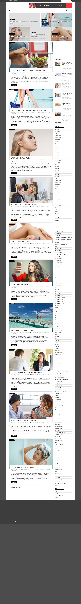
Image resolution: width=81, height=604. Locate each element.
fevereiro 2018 (57, 199)
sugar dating (57, 459)
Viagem (56, 471)
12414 (56, 227)
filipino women (57, 344)
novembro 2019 (58, 160)
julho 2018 (57, 190)
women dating (57, 477)
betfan (56, 268)
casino (56, 287)
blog (55, 279)
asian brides (57, 242)
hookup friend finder (58, 360)
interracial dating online (59, 385)
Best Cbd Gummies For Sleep (60, 254)
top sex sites (57, 461)
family (56, 342)
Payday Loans (57, 430)
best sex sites (57, 266)
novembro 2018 (58, 182)
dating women (57, 328)
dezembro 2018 (58, 180)
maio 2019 (57, 170)
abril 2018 (56, 196)
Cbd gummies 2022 (58, 293)
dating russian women (59, 324)
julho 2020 (57, 145)
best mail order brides (59, 264)
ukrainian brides (58, 465)
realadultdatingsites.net (59, 446)
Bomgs (56, 281)
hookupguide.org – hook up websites (62, 371)
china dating (57, 307)
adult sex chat (57, 235)
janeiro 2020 (57, 156)
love (55, 416)
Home (10, 10)
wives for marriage (58, 473)
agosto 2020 (57, 143)
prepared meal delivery (59, 438)
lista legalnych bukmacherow (60, 414)
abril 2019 (56, 172)
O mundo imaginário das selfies (20, 284)
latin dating (57, 397)
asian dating (57, 246)
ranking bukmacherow (59, 444)
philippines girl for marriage (60, 432)
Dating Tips (57, 326)
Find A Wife (57, 346)
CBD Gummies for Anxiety (60, 297)
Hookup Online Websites (59, 364)
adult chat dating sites (59, 231)
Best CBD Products (58, 258)
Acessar (56, 491)
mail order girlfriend (58, 422)
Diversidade (57, 336)
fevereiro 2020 (57, 154)
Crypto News (57, 315)
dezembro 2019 (58, 158)
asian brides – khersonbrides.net (61, 244)
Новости (56, 485)
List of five (57, 412)
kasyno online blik (58, 389)
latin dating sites (58, 399)
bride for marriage (58, 283)
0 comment (15, 73)
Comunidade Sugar (58, 313)
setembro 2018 (57, 186)
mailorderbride (57, 424)
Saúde (56, 448)
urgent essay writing (58, 469)
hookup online (57, 362)
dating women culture (59, 330)
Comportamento (12, 19)
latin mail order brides (59, 401)
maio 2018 (57, 194)
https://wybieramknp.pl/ (59, 381)
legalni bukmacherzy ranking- (60, 407)
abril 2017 (56, 215)
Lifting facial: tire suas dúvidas (20, 158)
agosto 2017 (57, 209)
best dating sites (58, 260)
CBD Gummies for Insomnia (60, 299)
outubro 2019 (57, 162)
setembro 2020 (57, 141)
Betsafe (56, 272)
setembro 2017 (57, 207)
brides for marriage (58, 285)
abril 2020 (56, 151)
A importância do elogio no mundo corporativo (25, 205)
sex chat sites (57, 454)
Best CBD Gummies (58, 252)
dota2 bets (57, 338)
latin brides (57, 395)
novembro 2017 (58, 205)
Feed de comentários (59, 495)
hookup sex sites (58, 365)
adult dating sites (58, 233)
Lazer (56, 403)
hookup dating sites (58, 358)
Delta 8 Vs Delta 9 (58, 332)
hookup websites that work (60, 369)
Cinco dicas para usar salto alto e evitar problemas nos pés (29, 110)
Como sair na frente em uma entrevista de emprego (26, 372)
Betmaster (57, 270)
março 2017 (57, 217)
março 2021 (57, 129)
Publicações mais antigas (15, 487)
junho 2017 (57, 211)
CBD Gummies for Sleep (59, 303)
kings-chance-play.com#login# (60, 391)
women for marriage (58, 479)
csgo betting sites (58, 318)
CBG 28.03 (57, 305)
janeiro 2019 (57, 178)
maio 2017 (57, 213)
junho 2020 (57, 147)
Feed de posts (57, 493)
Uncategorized (57, 467)
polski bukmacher (58, 436)
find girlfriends (57, 348)
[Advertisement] (63, 50)
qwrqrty (56, 442)
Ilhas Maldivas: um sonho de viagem (22, 330)
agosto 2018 (57, 188)
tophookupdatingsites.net (59, 463)
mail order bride (58, 418)
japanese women (58, 387)
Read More (14, 85)
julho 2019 (57, 166)
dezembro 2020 (58, 135)
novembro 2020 (58, 137)
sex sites (56, 455)
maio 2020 (57, 149)
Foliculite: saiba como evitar (20, 241)
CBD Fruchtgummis (58, 291)
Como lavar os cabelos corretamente (22, 467)
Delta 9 (56, 334)
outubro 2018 (57, 184)
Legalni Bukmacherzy (59, 405)
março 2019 (57, 174)
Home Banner (57, 356)
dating (56, 320)
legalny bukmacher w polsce (60, 409)
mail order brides (58, 420)
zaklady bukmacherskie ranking (60, 483)
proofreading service (58, 440)
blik (55, 277)
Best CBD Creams (58, 250)
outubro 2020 (57, 139)
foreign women (57, 350)
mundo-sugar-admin (25, 72)
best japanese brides (58, 262)
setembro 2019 (57, 164)
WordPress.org (57, 497)
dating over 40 (57, 322)
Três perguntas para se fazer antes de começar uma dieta (28, 70)
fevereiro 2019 (57, 176)
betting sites (57, 275)
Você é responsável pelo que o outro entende (25, 420)
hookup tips (57, 367)
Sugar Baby (36, 72)
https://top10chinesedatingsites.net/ (61, 379)
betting (56, 273)
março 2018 (57, 198)
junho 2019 (57, 168)
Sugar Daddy (41, 72)
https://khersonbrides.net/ (59, 377)
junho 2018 (57, 192)
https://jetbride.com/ (58, 375)
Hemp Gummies (58, 354)
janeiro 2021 (57, 133)
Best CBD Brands (58, 248)
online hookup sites (58, 428)
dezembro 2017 (58, 203)
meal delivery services (59, 426)
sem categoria (57, 450)
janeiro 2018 (57, 201)
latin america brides (58, 393)
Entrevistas (57, 340)
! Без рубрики (57, 223)
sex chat (56, 452)
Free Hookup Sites (58, 352)
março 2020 (57, 152)
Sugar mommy (47, 72)
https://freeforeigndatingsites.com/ (61, 373)
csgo (55, 317)
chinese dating (57, 309)
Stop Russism (57, 457)
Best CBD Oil (57, 256)
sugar (33, 72)
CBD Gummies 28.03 (59, 295)
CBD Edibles (57, 289)
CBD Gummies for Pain (59, 301)
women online (57, 481)
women (56, 475)
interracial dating (58, 383)
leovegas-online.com (58, 410)
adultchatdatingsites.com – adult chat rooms (63, 237)
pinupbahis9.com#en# (59, 434)
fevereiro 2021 (57, 131)
